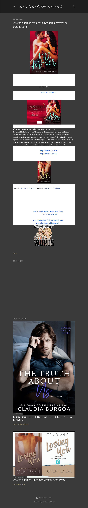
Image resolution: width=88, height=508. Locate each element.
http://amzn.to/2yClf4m (48, 151)
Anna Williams (49, 502)
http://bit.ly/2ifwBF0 (48, 92)
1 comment (21, 484)
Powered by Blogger (45, 497)
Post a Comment (23, 424)
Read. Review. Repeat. (41, 6)
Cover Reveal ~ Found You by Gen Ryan (39, 480)
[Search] (73, 6)
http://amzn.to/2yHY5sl (48, 154)
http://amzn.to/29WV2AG (52, 188)
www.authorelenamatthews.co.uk (47, 223)
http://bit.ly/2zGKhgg (49, 214)
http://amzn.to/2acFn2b (28, 188)
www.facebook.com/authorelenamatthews (48, 211)
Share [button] (15, 253)
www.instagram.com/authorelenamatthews (48, 220)
